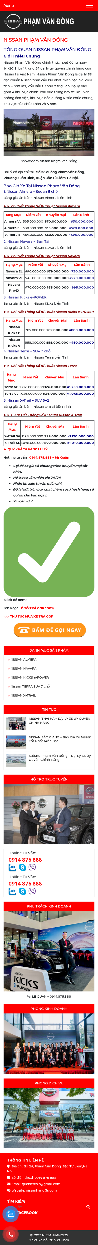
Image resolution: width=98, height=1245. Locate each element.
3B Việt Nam (59, 1240)
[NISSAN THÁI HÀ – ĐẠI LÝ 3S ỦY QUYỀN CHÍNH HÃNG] (16, 723)
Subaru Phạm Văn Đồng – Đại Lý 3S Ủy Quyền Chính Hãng (60, 758)
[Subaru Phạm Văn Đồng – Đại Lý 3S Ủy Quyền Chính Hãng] (16, 760)
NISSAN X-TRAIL (23, 695)
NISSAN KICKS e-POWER (30, 677)
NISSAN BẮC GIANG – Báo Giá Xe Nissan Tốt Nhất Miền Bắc (60, 739)
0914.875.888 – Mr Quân (49, 457)
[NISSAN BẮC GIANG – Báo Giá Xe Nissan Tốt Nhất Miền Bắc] (16, 742)
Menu (9, 5)
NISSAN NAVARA (23, 668)
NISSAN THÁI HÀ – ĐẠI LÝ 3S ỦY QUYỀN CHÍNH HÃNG (59, 721)
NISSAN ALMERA (23, 659)
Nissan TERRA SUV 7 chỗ (30, 686)
